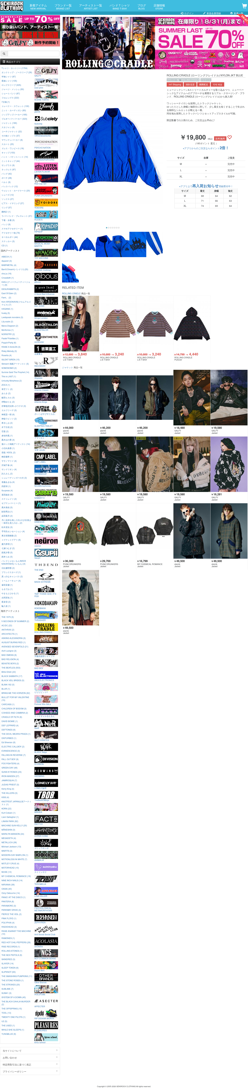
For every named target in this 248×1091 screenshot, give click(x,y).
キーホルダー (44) (10, 236)
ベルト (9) (6, 182)
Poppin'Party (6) (9, 342)
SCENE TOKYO (41, 99)
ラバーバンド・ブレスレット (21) (17, 215)
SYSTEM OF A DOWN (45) (14, 997)
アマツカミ (39, 437)
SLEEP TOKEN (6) (10, 967)
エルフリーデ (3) (9, 410)
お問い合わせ (10, 1057)
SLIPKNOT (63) (9, 971)
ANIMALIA (39, 860)
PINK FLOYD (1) (9, 918)
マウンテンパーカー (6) (12, 139)
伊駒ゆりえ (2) (8, 401)
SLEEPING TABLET (43, 425)
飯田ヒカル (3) (8, 397)
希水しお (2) (7, 422)
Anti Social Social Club (44, 934)
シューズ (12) (8, 194)
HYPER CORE (41, 836)
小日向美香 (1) (8, 448)
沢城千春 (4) (7, 465)
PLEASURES (40, 1030)
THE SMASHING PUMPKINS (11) (17, 976)
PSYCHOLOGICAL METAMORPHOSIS (43, 909)
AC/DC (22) (7, 625)
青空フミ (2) (7, 389)
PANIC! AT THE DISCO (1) (13, 897)
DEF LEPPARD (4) (10, 725)
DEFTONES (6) (9, 729)
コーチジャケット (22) (12, 131)
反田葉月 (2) (7, 515)
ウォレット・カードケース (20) (16, 190)
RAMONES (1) (8, 938)
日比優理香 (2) (8, 567)
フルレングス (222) (10, 97)
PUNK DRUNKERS (43, 195)
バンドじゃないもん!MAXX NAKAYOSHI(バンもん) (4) (14, 562)
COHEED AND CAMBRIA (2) (15, 712)
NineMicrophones (42, 485)
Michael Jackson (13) (11, 846)
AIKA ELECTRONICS (44, 680)
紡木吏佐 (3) (7, 527)
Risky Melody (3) (9, 351)
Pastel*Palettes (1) (10, 338)
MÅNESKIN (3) (8, 829)
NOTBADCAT (40, 473)
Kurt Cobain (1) (9, 812)
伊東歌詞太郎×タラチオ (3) (14, 405)
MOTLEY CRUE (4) (10, 863)
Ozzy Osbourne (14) (11, 892)
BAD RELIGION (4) (10, 659)
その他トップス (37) (11, 135)
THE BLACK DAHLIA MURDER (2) (16, 1003)
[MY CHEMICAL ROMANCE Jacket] (154, 531)
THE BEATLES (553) (11, 667)
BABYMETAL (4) (9, 265)
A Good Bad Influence (44, 293)
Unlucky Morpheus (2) (12, 380)
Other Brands (40, 982)
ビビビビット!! (41, 692)
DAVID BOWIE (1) (10, 721)
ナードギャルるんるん (44, 716)
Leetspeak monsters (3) (12, 317)
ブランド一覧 (63, 6)
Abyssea (38, 377)
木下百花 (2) (7, 427)
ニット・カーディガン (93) (14, 110)
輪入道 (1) (6, 605)
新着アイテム (38, 6)
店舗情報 (159, 6)
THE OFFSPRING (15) (12, 1008)
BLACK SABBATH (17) (12, 676)
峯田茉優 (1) (7, 584)
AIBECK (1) (7, 256)
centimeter (39, 341)
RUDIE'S (38, 219)
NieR (36, 728)
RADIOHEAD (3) (9, 926)
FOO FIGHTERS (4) (10, 763)
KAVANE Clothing (42, 269)
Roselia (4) (7, 355)
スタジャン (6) (8, 127)
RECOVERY (40, 365)
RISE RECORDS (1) (11, 946)
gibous (37, 281)
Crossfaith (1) (8, 277)
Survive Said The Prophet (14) (15, 372)
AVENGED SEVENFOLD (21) (15, 646)
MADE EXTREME (42, 581)
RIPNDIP (38, 231)
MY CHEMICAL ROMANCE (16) (16, 876)
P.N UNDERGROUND (44, 159)
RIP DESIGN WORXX (44, 1018)
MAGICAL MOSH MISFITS (42, 244)
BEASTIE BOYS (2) (10, 663)
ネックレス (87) (9, 169)
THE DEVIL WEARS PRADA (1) (16, 733)
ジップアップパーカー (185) (14, 114)
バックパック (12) (10, 186)
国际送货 (190, 84)
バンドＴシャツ (120, 6)
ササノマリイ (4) (9, 460)
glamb (37, 111)
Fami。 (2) (6, 297)
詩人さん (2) (7, 473)
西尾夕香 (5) (7, 552)
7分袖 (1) (6, 101)
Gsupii (37, 557)
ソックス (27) (8, 198)
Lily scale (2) (7, 321)
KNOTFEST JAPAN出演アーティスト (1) (16, 803)
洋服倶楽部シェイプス (44, 656)
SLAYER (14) (8, 963)
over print (38, 87)
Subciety (38, 123)
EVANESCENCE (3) (11, 750)
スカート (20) (8, 144)
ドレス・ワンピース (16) (13, 148)
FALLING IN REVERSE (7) (14, 754)
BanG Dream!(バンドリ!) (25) (15, 269)
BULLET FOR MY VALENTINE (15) (15, 698)
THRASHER (40, 620)
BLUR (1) (6, 688)
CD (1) (5, 245)
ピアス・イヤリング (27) (13, 203)
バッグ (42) (7, 173)
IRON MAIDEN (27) (10, 776)
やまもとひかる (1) (10, 593)
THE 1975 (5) (8, 616)
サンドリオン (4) (9, 469)
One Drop (38, 533)
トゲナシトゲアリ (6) (11, 539)
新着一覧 (238, 13)
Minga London (41, 317)
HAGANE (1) (7, 308)
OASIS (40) (7, 888)
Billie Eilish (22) (9, 671)
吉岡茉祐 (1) (7, 597)
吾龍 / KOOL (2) (9, 452)
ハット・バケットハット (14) (15, 156)
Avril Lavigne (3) (9, 650)
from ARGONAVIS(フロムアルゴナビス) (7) (16, 303)
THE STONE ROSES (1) (13, 980)
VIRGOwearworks (42, 135)
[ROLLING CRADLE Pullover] (191, 323)
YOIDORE (39, 207)
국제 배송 (217, 84)
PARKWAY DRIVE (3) (11, 909)
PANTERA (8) (8, 901)
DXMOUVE (39, 521)
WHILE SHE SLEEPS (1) (13, 1029)
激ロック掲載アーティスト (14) (16, 443)
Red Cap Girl (40, 183)
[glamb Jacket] (80, 397)
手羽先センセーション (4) (13, 531)
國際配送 (203, 84)
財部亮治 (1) (7, 511)
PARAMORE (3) (9, 905)
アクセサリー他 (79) (11, 232)
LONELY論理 (40, 788)
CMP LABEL (40, 461)
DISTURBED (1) (9, 738)
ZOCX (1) (6, 384)
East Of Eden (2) (9, 293)
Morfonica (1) (8, 329)
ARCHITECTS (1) (10, 633)
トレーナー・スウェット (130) (15, 106)
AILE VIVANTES (41, 740)
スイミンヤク (40, 872)
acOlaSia (38, 946)
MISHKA (38, 812)
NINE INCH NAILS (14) (12, 880)
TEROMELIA (40, 884)
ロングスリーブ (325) (11, 84)
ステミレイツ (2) (9, 498)
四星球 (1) (6, 486)
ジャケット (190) (9, 122)
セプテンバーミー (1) (11, 503)
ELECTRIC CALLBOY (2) (13, 746)
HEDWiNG (39, 776)
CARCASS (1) (8, 704)
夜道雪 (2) (6, 601)
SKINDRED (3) (8, 959)
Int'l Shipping (175, 84)
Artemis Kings (40, 401)
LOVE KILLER (40, 896)
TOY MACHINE (41, 257)
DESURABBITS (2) (10, 289)
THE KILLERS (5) (10, 792)
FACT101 (38, 824)
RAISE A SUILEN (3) (11, 346)
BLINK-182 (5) (8, 684)
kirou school (40, 1042)
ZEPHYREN (40, 922)
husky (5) (6, 313)
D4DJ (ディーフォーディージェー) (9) (16, 283)
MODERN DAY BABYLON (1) (15, 854)
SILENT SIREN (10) (11, 359)
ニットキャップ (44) (11, 160)
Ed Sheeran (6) (9, 742)
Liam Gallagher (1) (10, 816)
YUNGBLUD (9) (9, 1033)
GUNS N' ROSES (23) (12, 771)
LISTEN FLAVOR (42, 171)
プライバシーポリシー (14, 1071)
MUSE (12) (7, 871)
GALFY (37, 75)
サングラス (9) (8, 165)
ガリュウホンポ (41, 848)
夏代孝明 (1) (7, 543)
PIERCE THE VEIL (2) (12, 914)
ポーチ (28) (7, 177)
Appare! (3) (7, 260)
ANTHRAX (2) (8, 629)
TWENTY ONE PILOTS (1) (13, 1016)
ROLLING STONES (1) (12, 950)
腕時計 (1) (6, 211)
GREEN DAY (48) (10, 767)
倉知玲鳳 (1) (7, 435)
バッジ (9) (6, 224)
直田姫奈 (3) (7, 494)
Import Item (39, 970)
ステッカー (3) (8, 241)
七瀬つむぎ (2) (8, 548)
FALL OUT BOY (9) (10, 759)
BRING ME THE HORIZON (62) (16, 692)
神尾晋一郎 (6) (8, 414)
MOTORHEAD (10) (10, 867)
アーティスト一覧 (90, 6)
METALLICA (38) (9, 842)
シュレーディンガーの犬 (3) (14, 477)
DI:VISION (39, 764)
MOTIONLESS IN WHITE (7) (14, 859)
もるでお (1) (7, 589)
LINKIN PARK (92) (10, 821)
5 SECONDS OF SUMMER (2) (15, 621)
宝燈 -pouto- (40, 449)
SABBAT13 (39, 497)
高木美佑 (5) (7, 507)
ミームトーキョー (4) (11, 580)
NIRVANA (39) (8, 884)
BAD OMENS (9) (9, 654)
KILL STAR (39, 305)
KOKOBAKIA (40, 608)
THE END (38, 569)
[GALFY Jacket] (191, 397)
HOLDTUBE (39, 994)
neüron (37, 545)
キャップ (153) (8, 152)
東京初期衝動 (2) (9, 535)
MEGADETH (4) (9, 838)
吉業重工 (38, 353)
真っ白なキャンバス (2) (12, 576)
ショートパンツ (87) (11, 93)
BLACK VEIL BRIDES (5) (13, 680)
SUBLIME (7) (7, 988)
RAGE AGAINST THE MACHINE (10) (16, 932)
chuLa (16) (6, 273)
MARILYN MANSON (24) (13, 833)
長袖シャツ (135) (9, 80)
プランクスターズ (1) (11, 572)
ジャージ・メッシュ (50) (13, 89)
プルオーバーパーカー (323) (14, 118)
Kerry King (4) (8, 788)
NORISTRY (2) (8, 334)
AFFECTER (39, 1006)
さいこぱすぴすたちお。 (45, 413)
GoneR (37, 644)
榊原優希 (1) (7, 456)
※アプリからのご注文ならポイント (206, 148)
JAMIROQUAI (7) (9, 780)
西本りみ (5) (7, 556)
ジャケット (206, 79)
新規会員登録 (213, 13)
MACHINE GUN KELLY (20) (14, 825)
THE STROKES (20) (11, 984)
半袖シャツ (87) (9, 76)
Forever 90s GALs (42, 704)
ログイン (189, 13)
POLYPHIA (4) (8, 922)
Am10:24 (38, 509)
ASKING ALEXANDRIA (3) (14, 638)
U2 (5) (4, 1021)
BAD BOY (38, 668)
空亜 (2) (5, 431)
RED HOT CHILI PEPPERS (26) (16, 942)
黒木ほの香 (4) (8, 439)
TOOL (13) (6, 1012)
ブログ (141, 6)
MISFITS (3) (7, 850)
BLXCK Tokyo (40, 752)
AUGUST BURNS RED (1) (14, 642)
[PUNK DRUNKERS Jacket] (80, 531)
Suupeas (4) (7, 490)
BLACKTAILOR (41, 329)
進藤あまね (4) (8, 481)
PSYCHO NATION (42, 147)
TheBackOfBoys (41, 800)
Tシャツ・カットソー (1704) (14, 68)
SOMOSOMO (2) (9, 367)
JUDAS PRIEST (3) (10, 784)
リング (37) (7, 207)
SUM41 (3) (6, 992)
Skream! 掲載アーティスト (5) (15, 363)
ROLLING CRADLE (190, 79)
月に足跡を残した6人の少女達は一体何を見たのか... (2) (16, 521)
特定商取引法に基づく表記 (17, 1064)
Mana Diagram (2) (10, 325)
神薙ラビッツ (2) (9, 418)
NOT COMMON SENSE (45, 958)
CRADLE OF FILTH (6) (12, 716)
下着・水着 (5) (8, 220)
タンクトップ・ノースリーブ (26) (17, 72)
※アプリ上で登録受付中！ (206, 186)
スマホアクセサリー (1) (12, 228)
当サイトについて (12, 1050)
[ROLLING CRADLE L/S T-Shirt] (80, 323)
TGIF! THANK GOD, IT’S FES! (45, 594)
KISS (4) (5, 797)
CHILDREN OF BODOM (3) (14, 708)
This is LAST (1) (9, 376)
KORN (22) (6, 808)
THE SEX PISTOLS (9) (12, 954)
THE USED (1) (8, 1025)
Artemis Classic (41, 389)
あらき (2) (6, 393)
